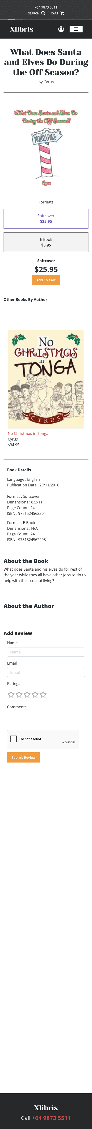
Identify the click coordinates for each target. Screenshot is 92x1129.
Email (12, 663)
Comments (17, 707)
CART (55, 13)
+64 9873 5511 (46, 7)
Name (12, 642)
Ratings (13, 683)
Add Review (18, 633)
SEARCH (34, 13)
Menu (76, 29)
